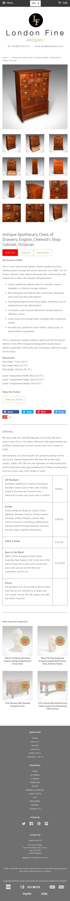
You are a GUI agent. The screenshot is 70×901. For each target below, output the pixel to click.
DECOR (35, 786)
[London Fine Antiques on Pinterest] (39, 824)
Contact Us (35, 749)
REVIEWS (35, 805)
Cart (65, 2)
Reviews (35, 745)
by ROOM (35, 778)
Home (4, 57)
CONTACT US (35, 809)
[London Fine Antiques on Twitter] (24, 824)
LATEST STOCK (35, 793)
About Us (35, 741)
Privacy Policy (35, 753)
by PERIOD (35, 775)
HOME (35, 771)
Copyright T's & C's (35, 757)
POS (41, 881)
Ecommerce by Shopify (57, 881)
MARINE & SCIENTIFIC (35, 790)
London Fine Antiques (28, 881)
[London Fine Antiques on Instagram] (46, 824)
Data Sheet (43, 252)
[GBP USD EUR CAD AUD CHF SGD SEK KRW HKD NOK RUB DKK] (35, 3)
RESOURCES (35, 801)
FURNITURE (35, 782)
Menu (9, 2)
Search (35, 738)
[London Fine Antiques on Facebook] (31, 824)
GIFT (35, 797)
